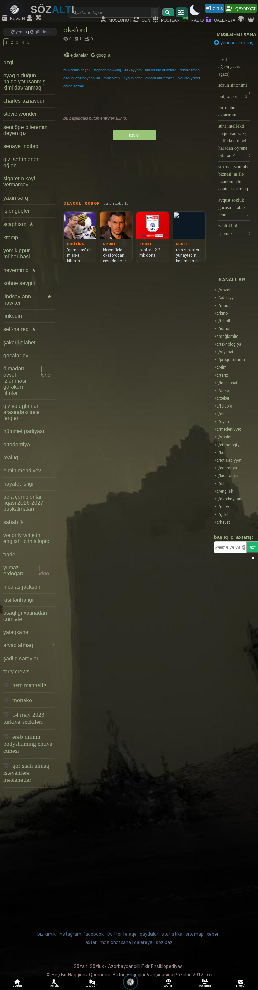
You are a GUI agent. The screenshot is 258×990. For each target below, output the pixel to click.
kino (221, 313)
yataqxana (15, 632)
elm (221, 367)
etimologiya (228, 445)
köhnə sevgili (19, 283)
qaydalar (149, 934)
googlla (102, 55)
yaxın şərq (15, 198)
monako (21, 700)
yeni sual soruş (236, 43)
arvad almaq (28, 645)
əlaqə (131, 934)
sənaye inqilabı (21, 146)
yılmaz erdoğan (26, 570)
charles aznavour (23, 101)
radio (197, 19)
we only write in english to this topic (26, 538)
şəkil (221, 514)
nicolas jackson (21, 587)
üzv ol (134, 135)
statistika (171, 934)
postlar (170, 19)
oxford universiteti (159, 78)
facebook (93, 934)
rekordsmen (190, 70)
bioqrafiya (226, 475)
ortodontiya (16, 444)
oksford (75, 30)
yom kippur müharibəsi (16, 253)
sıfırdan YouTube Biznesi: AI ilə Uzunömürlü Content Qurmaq (234, 177)
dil (219, 483)
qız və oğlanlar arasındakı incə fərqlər (21, 412)
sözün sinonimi (234, 87)
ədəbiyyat (226, 297)
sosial (223, 437)
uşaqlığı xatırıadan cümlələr (25, 616)
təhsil (222, 321)
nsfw (222, 506)
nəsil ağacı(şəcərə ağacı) (234, 67)
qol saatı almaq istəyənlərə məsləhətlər (26, 772)
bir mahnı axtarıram (234, 111)
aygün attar (133, 78)
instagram (70, 934)
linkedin (12, 316)
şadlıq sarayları (21, 658)
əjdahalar (79, 55)
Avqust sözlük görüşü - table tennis (234, 207)
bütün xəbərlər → (118, 203)
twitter (114, 934)
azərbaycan (228, 499)
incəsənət (226, 383)
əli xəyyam (133, 70)
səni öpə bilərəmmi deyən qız (26, 130)
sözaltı (224, 290)
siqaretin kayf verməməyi (19, 181)
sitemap (194, 934)
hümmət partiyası (23, 431)
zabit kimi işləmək (234, 229)
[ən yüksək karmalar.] (252, 20)
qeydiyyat (245, 8)
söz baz (164, 942)
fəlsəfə (223, 406)
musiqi (224, 305)
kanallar (232, 279)
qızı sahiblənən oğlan (21, 162)
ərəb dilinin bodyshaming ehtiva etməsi (27, 743)
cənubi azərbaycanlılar (81, 78)
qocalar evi (16, 355)
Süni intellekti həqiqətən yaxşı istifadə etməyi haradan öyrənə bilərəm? (234, 140)
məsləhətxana (236, 34)
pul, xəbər (232, 96)
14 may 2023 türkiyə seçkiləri (23, 718)
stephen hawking (107, 70)
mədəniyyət (228, 429)
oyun (222, 421)
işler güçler (16, 211)
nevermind (19, 270)
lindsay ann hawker (27, 300)
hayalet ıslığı (18, 484)
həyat (222, 522)
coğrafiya (226, 468)
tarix (221, 375)
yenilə (21, 32)
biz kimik (47, 934)
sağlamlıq (227, 336)
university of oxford (160, 70)
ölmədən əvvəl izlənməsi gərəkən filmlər (27, 381)
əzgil (9, 62)
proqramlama (230, 359)
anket (222, 390)
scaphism (18, 224)
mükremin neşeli (76, 70)
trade (9, 554)
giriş (218, 8)
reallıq (10, 457)
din (220, 414)
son (145, 19)
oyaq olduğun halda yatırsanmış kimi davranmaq (24, 82)
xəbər (222, 398)
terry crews (16, 671)
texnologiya (228, 344)
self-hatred (19, 329)
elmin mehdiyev (22, 470)
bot (220, 452)
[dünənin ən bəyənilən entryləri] (241, 20)
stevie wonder (20, 114)
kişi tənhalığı (18, 600)
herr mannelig (28, 685)
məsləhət (119, 19)
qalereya (224, 19)
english (224, 491)
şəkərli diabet (19, 342)
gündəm (42, 32)
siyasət (224, 352)
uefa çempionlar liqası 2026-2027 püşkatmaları (23, 503)
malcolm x (112, 78)
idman (223, 328)
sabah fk (13, 522)
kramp (10, 237)
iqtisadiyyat (228, 460)
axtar (91, 942)
